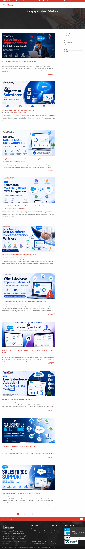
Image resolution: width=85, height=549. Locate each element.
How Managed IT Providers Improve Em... (38, 541)
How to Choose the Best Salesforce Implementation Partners (20, 254)
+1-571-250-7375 (6, 0)
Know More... (8, 543)
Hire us (61, 4)
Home (36, 4)
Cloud (66, 40)
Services (48, 4)
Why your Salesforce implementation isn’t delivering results (19, 61)
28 (37, 514)
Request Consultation (68, 0)
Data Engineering (68, 42)
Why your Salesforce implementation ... (38, 530)
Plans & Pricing (54, 537)
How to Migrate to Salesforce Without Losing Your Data (18, 110)
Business (67, 38)
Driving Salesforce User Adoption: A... (38, 543)
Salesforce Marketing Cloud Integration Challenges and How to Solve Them (24, 206)
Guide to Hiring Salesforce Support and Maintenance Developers (21, 493)
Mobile (66, 47)
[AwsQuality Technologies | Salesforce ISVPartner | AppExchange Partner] (8, 7)
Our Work (67, 4)
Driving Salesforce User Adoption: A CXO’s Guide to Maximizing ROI (22, 159)
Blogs (73, 4)
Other (66, 49)
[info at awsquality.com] (22, 0)
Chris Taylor (15, 402)
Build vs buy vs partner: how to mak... (38, 528)
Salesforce (24, 64)
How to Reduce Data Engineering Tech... (38, 533)
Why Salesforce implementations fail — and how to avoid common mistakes (24, 301)
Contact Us (79, 4)
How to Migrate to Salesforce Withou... (38, 537)
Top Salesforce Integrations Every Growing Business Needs (19, 446)
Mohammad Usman (17, 64)
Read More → (52, 74)
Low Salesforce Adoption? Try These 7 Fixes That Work (18, 399)
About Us (42, 4)
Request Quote (80, 0)
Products (55, 4)
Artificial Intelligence (69, 35)
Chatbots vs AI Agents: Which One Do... (38, 535)
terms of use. (56, 547)
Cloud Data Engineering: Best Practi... (38, 539)
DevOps (66, 44)
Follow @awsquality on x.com (10, 519)
